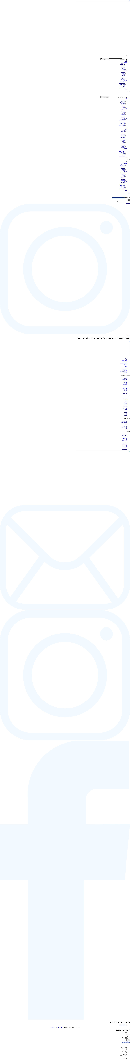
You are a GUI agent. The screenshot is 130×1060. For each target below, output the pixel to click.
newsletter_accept (126, 1037)
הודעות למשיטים (123, 363)
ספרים (126, 89)
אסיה (123, 68)
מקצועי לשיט (122, 87)
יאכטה (123, 73)
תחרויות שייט (124, 421)
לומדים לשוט (122, 83)
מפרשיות (123, 79)
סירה (124, 74)
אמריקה (123, 67)
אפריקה (123, 65)
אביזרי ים (123, 76)
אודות (126, 359)
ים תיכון (123, 63)
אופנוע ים (123, 72)
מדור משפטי (122, 85)
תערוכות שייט (124, 422)
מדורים (125, 80)
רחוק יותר (123, 69)
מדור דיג (123, 86)
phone (128, 1036)
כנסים (126, 424)
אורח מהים (122, 84)
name (128, 1033)
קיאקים (123, 78)
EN (129, 193)
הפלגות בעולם (124, 62)
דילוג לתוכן (128, 1041)
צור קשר (125, 364)
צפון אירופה (122, 64)
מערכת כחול (124, 361)
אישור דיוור (126, 1038)
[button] (126, 56)
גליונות (126, 61)
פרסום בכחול (124, 360)
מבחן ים (125, 70)
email (128, 1034)
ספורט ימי (123, 81)
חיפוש (129, 199)
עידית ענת (60, 1027)
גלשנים (123, 75)
